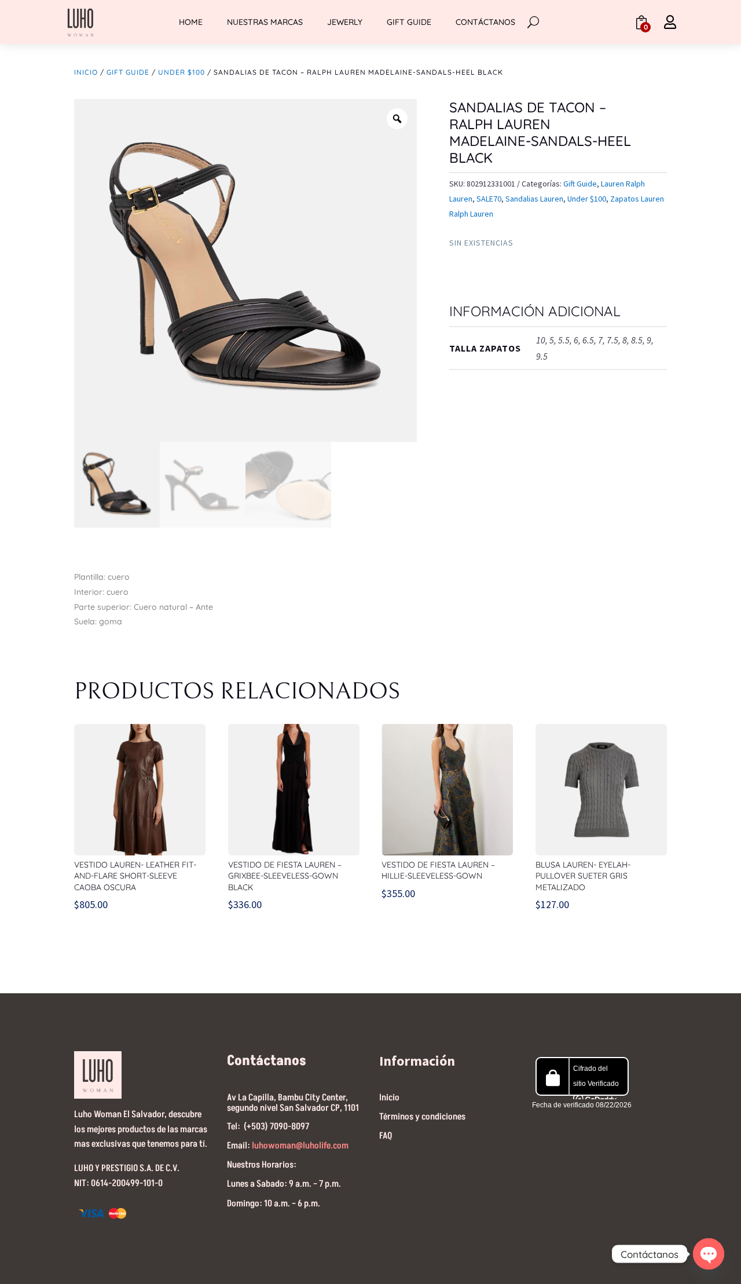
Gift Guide (409, 22)
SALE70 (488, 198)
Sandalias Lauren (534, 198)
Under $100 (181, 72)
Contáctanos (485, 22)
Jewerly (344, 22)
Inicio (86, 72)
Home (191, 22)
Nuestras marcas (265, 22)
